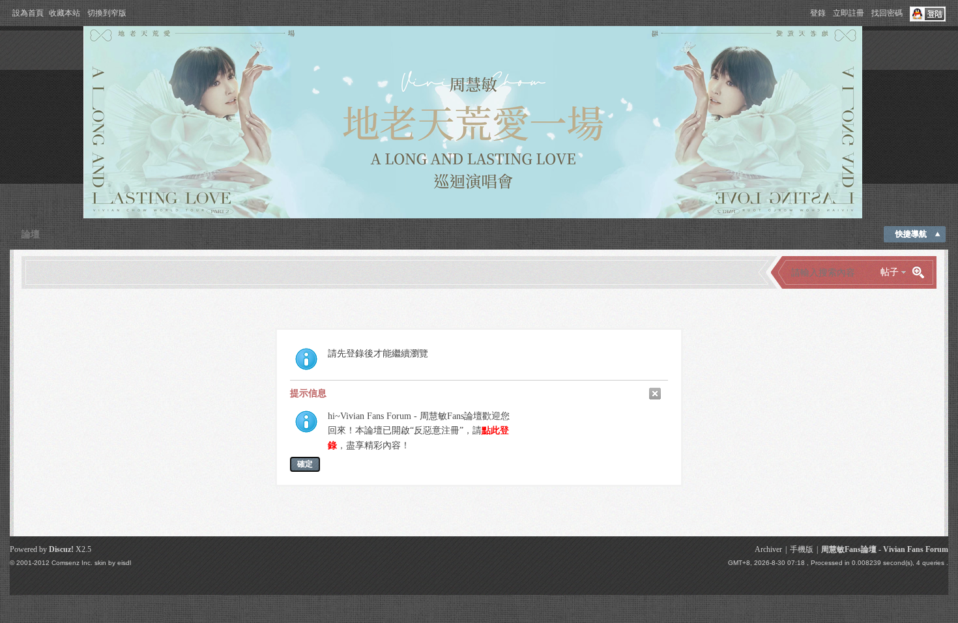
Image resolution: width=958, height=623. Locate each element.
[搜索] (923, 272)
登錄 (818, 13)
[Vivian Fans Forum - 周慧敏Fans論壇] (472, 215)
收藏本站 (64, 13)
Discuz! (61, 549)
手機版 (801, 549)
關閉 (654, 393)
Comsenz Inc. (72, 562)
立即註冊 (848, 13)
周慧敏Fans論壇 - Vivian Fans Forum (884, 549)
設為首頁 (28, 13)
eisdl (124, 562)
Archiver (768, 549)
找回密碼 (887, 13)
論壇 (31, 234)
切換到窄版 (106, 13)
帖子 (889, 272)
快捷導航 (911, 234)
